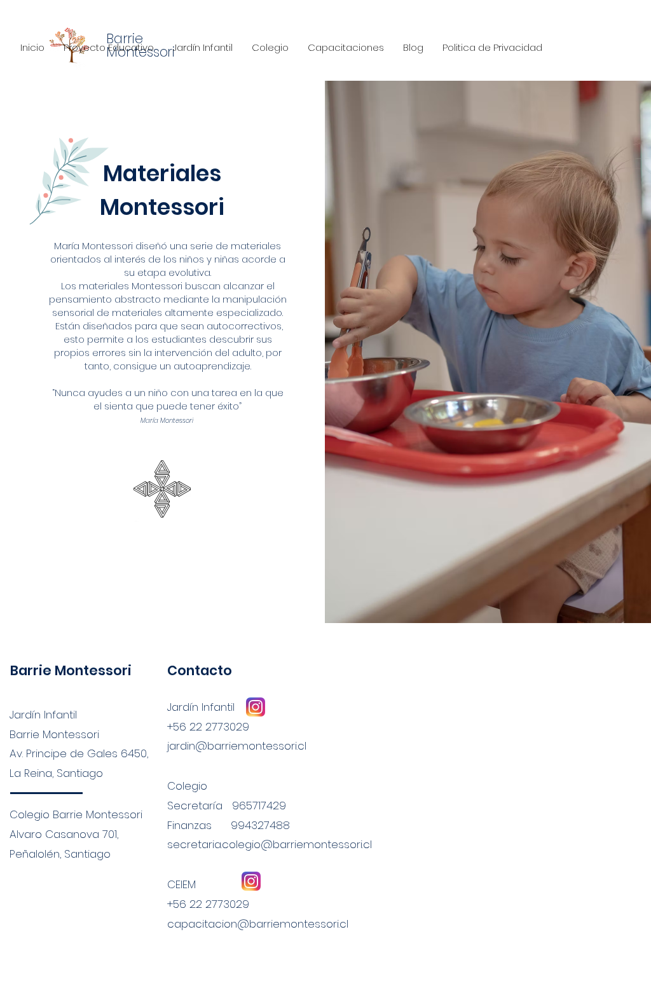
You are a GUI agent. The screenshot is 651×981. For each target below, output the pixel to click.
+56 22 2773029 (208, 904)
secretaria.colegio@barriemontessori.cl (269, 844)
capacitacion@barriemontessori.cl (257, 923)
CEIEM (181, 884)
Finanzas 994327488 (228, 825)
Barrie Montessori (71, 670)
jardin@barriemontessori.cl (236, 745)
